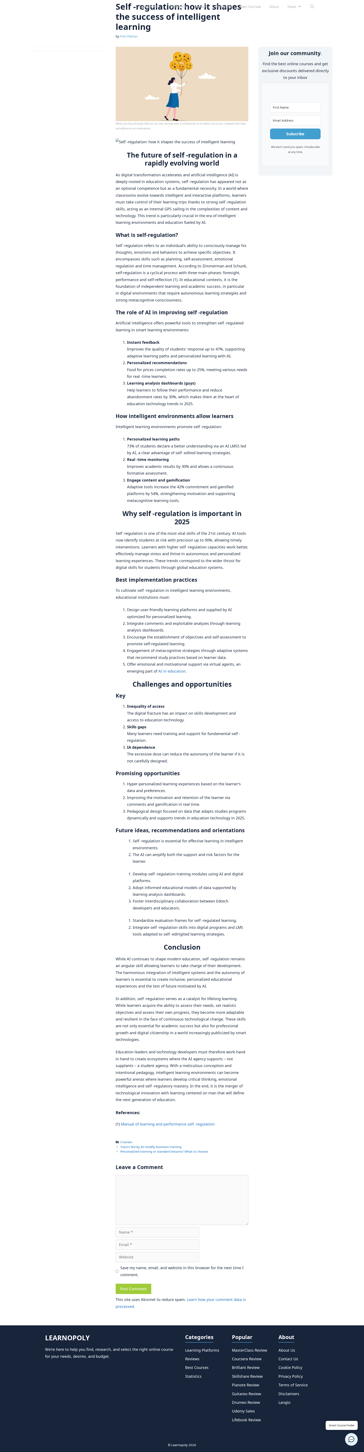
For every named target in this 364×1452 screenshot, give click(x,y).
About (274, 6)
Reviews (200, 6)
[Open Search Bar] (312, 6)
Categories (148, 6)
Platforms (178, 6)
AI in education (172, 671)
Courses (126, 1142)
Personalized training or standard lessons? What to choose (164, 1151)
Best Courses (250, 6)
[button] (351, 1439)
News (292, 6)
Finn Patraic (129, 36)
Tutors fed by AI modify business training (150, 1147)
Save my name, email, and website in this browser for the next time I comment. (182, 1271)
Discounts (224, 6)
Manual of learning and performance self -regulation (168, 1124)
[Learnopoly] (68, 6)
